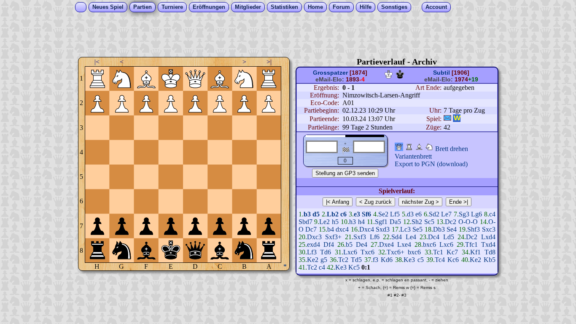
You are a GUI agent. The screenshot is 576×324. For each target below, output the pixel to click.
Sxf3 (359, 236)
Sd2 (434, 214)
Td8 (489, 252)
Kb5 (489, 259)
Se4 (452, 229)
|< (97, 61)
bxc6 (429, 244)
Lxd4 (488, 236)
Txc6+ (395, 252)
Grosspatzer (330, 72)
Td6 (325, 252)
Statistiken (284, 7)
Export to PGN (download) (431, 163)
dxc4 (342, 229)
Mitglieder (248, 7)
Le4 (411, 236)
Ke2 (312, 259)
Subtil (441, 72)
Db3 (439, 229)
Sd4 (396, 236)
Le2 (324, 221)
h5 (335, 221)
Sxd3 (383, 229)
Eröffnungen (209, 7)
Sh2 (417, 221)
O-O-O (468, 221)
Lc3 (405, 229)
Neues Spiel (108, 7)
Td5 (356, 259)
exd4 (313, 244)
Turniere (172, 7)
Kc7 (452, 252)
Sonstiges (394, 7)
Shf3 (473, 229)
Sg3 (464, 214)
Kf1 (475, 252)
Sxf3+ (333, 236)
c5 (420, 259)
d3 (410, 214)
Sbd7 (305, 221)
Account (436, 7)
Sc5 (429, 221)
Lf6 (375, 236)
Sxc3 (488, 229)
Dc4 (433, 236)
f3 (375, 259)
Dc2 (450, 221)
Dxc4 (366, 229)
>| (269, 61)
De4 (361, 244)
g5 (323, 259)
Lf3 (312, 252)
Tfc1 (471, 244)
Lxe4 (404, 244)
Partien (142, 7)
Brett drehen (451, 148)
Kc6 (453, 259)
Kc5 (354, 267)
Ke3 (409, 259)
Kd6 (387, 259)
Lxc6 (446, 244)
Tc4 (440, 259)
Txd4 (488, 244)
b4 (330, 229)
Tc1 (438, 252)
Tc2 (343, 259)
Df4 (328, 244)
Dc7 (311, 229)
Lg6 (476, 214)
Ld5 (448, 236)
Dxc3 (314, 236)
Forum (341, 7)
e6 (418, 214)
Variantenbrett (413, 156)
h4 (361, 221)
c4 (492, 214)
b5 (349, 244)
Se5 (417, 229)
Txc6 (367, 252)
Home (315, 7)
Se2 (383, 214)
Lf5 (395, 214)
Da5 (395, 221)
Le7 (446, 214)
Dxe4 (386, 244)
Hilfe (365, 7)
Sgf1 (381, 221)
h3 (352, 221)
